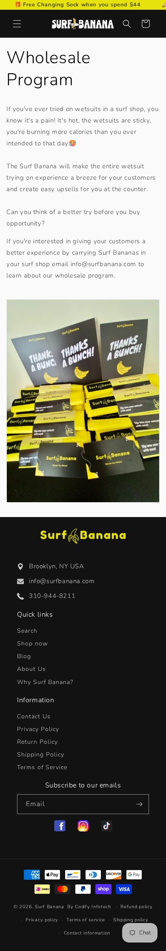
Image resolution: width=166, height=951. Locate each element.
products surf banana (32, 644)
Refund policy (136, 907)
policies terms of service (42, 767)
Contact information (87, 933)
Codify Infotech (93, 907)
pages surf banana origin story (31, 669)
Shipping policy (131, 920)
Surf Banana (49, 907)
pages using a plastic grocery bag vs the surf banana (45, 682)
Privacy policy (42, 920)
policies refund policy (37, 742)
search (27, 631)
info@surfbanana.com (61, 581)
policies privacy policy (38, 729)
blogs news (24, 656)
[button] (17, 23)
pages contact (34, 716)
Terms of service (85, 920)
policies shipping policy (40, 755)
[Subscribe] (139, 804)
